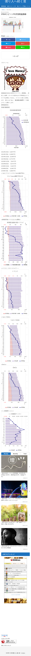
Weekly (6, 453)
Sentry (23, 653)
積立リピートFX (11, 6)
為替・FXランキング (6, 645)
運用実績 (3, 6)
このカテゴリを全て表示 (15, 594)
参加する (24, 597)
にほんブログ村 (5, 638)
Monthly (15, 453)
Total (24, 453)
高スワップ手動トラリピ (23, 6)
